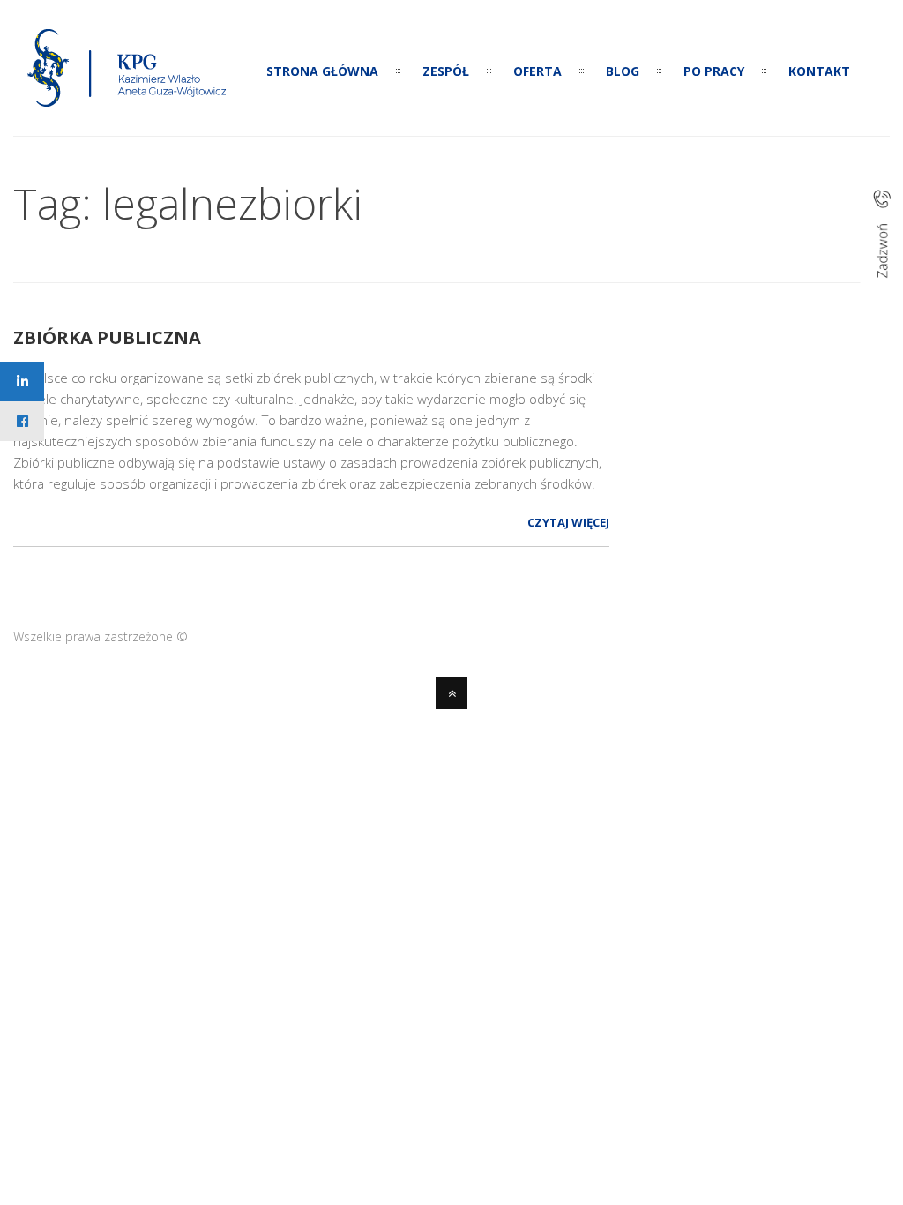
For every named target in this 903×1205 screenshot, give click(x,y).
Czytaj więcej (568, 522)
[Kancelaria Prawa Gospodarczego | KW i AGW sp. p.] (127, 112)
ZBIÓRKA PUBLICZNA (107, 337)
